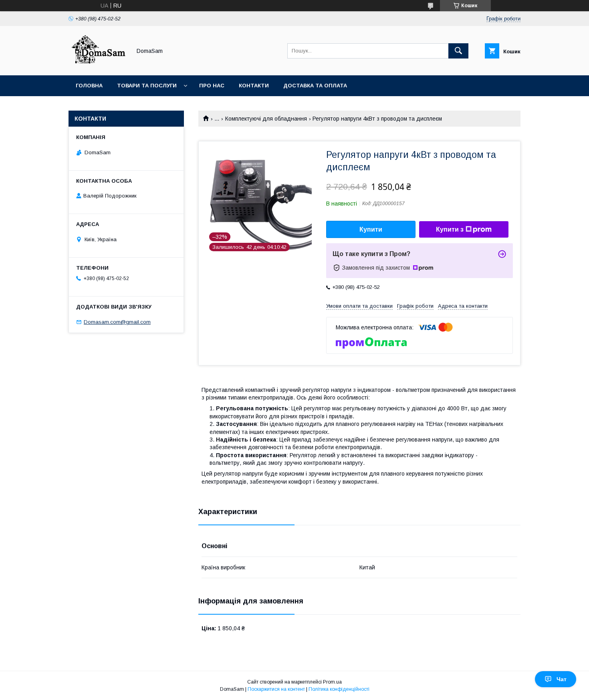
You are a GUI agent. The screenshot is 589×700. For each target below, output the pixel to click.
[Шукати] (458, 51)
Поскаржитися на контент (276, 689)
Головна (89, 86)
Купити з (450, 229)
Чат (562, 679)
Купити (370, 229)
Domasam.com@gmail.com (117, 322)
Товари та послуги (147, 86)
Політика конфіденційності (339, 689)
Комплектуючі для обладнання (266, 118)
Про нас (211, 86)
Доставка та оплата (315, 86)
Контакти (254, 86)
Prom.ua (332, 682)
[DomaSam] (98, 65)
